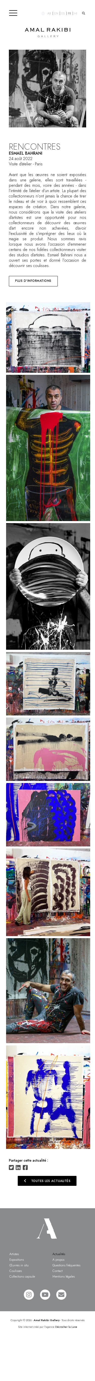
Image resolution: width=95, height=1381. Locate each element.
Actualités (58, 1254)
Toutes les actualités (46, 1181)
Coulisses (15, 1270)
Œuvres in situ (19, 1265)
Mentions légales (63, 1276)
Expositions (16, 1259)
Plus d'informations (33, 280)
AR (49, 13)
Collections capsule (22, 1276)
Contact (57, 1270)
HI (75, 13)
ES (63, 13)
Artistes (14, 1254)
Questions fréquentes (66, 1265)
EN (56, 13)
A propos (58, 1259)
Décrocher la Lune (66, 1327)
